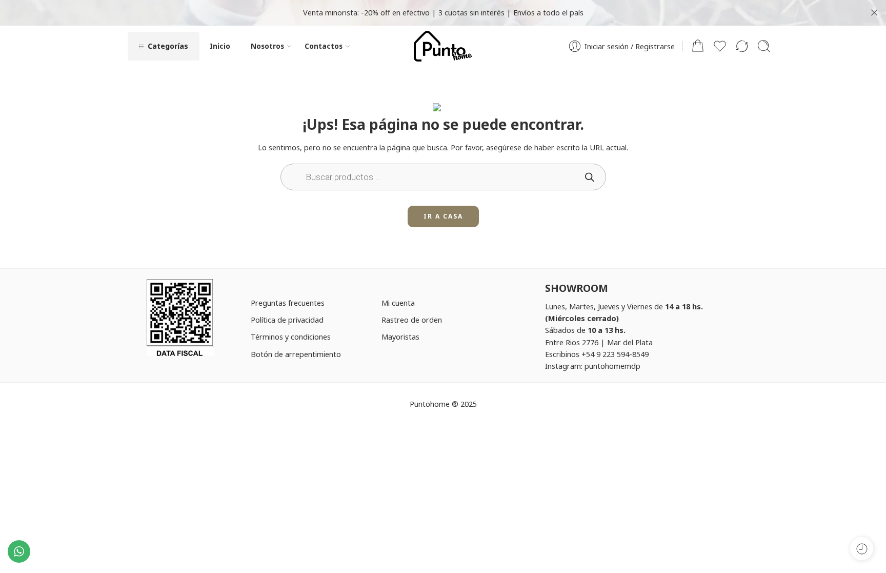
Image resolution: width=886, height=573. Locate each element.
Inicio (220, 46)
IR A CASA (443, 216)
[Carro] (698, 46)
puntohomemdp (612, 366)
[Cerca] (874, 13)
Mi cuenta (398, 303)
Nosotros (267, 46)
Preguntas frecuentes (288, 303)
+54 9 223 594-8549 (615, 354)
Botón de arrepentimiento (296, 354)
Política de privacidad (287, 319)
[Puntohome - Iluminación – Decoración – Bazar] (443, 46)
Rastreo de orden (411, 319)
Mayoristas (400, 336)
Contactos (324, 46)
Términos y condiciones (291, 336)
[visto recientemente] (861, 548)
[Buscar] (764, 46)
